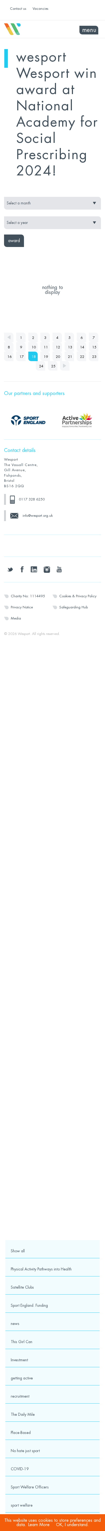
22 (82, 356)
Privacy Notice (22, 607)
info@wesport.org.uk (38, 515)
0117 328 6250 (32, 499)
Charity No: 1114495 (28, 596)
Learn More (39, 1525)
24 (41, 366)
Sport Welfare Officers (30, 1487)
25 (53, 366)
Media (16, 618)
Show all (18, 1251)
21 (70, 356)
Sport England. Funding (29, 1305)
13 (70, 347)
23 (94, 356)
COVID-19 (20, 1469)
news (15, 1323)
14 (82, 347)
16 (9, 356)
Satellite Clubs (22, 1287)
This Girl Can (21, 1342)
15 (94, 347)
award (14, 241)
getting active (22, 1378)
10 (34, 347)
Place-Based (21, 1432)
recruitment (20, 1396)
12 (58, 347)
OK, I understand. (72, 1525)
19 (46, 356)
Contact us (18, 8)
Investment (19, 1360)
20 (58, 356)
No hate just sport (25, 1451)
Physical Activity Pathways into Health (41, 1269)
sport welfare (22, 1505)
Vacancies (40, 8)
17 (21, 356)
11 (46, 347)
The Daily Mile (23, 1414)
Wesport (28, 29)
